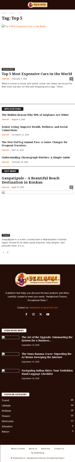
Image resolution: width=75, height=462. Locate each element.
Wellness (6, 411)
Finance (6, 416)
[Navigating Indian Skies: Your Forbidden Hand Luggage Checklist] (10, 375)
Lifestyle (6, 405)
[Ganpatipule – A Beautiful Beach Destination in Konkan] (37, 214)
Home (4, 13)
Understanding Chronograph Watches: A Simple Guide (36, 157)
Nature (5, 431)
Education (7, 426)
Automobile (8, 69)
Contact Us (59, 448)
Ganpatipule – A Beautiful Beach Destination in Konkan (30, 180)
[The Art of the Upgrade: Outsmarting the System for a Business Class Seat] (10, 342)
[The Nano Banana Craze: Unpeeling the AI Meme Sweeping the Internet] (10, 358)
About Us (33, 448)
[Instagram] (34, 314)
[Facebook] (27, 314)
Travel (6, 235)
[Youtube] (48, 314)
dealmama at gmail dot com (44, 307)
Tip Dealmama (37, 452)
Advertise (45, 448)
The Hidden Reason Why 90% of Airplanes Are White (35, 115)
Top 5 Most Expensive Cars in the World (37, 74)
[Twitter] (41, 314)
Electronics (7, 421)
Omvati (5, 79)
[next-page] (7, 252)
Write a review (18, 448)
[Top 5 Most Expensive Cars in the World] (37, 48)
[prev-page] (3, 252)
